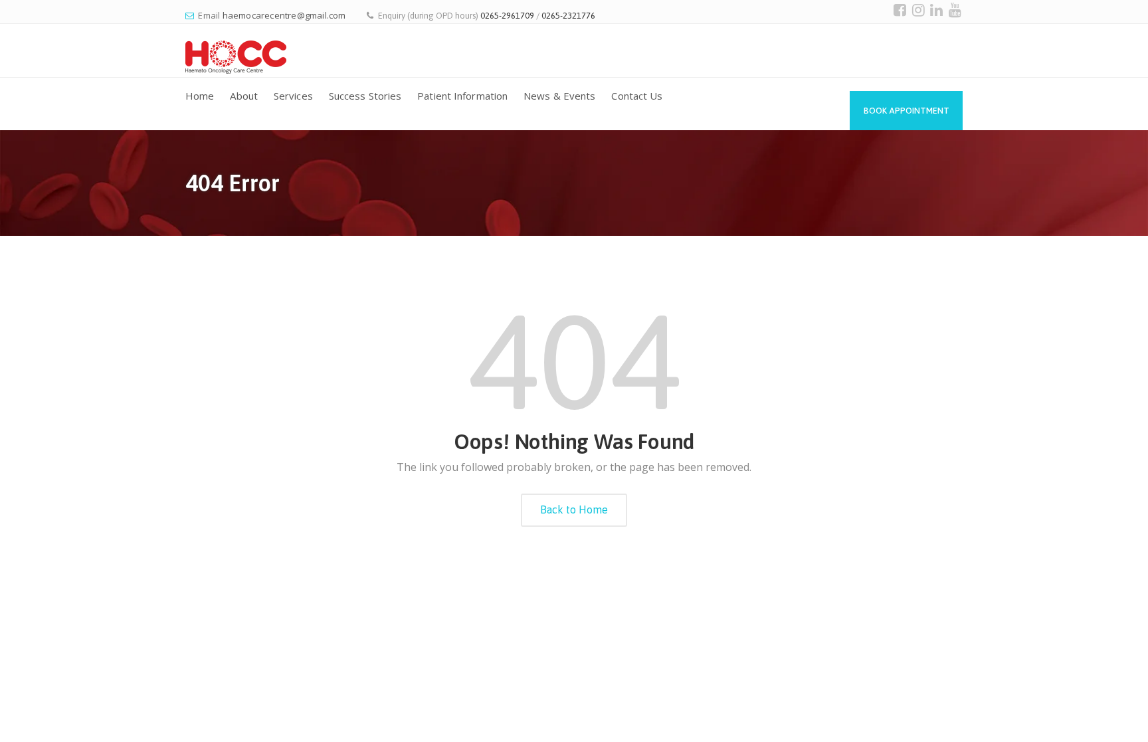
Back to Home (574, 509)
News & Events (559, 95)
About (244, 95)
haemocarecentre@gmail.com (284, 15)
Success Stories (365, 95)
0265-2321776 (568, 16)
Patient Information (462, 95)
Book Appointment (906, 111)
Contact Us (636, 95)
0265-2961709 (507, 16)
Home (199, 95)
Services (293, 95)
